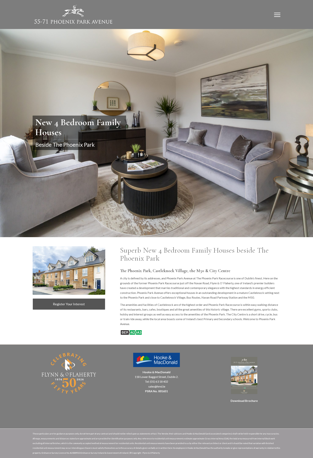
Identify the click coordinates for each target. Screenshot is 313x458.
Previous (3, 129)
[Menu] (276, 14)
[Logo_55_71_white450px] (73, 14)
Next (310, 129)
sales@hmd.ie (156, 386)
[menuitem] (276, 14)
